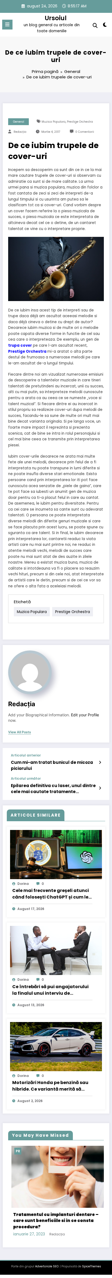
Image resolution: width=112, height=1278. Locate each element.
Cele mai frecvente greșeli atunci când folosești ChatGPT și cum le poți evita (50, 893)
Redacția (20, 132)
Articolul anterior (26, 755)
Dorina (23, 883)
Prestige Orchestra (80, 122)
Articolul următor (26, 779)
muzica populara (54, 122)
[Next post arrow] (100, 788)
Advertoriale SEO (46, 1263)
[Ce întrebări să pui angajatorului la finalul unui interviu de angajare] (56, 950)
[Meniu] (7, 25)
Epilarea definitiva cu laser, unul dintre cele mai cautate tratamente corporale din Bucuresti (53, 788)
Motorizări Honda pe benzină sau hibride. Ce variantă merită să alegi (50, 1086)
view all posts (19, 732)
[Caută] (95, 25)
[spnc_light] (105, 26)
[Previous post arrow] (100, 762)
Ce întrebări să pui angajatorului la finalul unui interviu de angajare (50, 990)
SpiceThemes (91, 1263)
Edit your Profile (85, 715)
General (18, 122)
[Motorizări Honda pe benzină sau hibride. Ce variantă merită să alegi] (56, 1046)
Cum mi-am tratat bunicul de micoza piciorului (52, 765)
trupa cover (20, 345)
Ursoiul (56, 18)
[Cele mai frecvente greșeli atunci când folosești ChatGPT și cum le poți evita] (56, 854)
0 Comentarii (84, 132)
